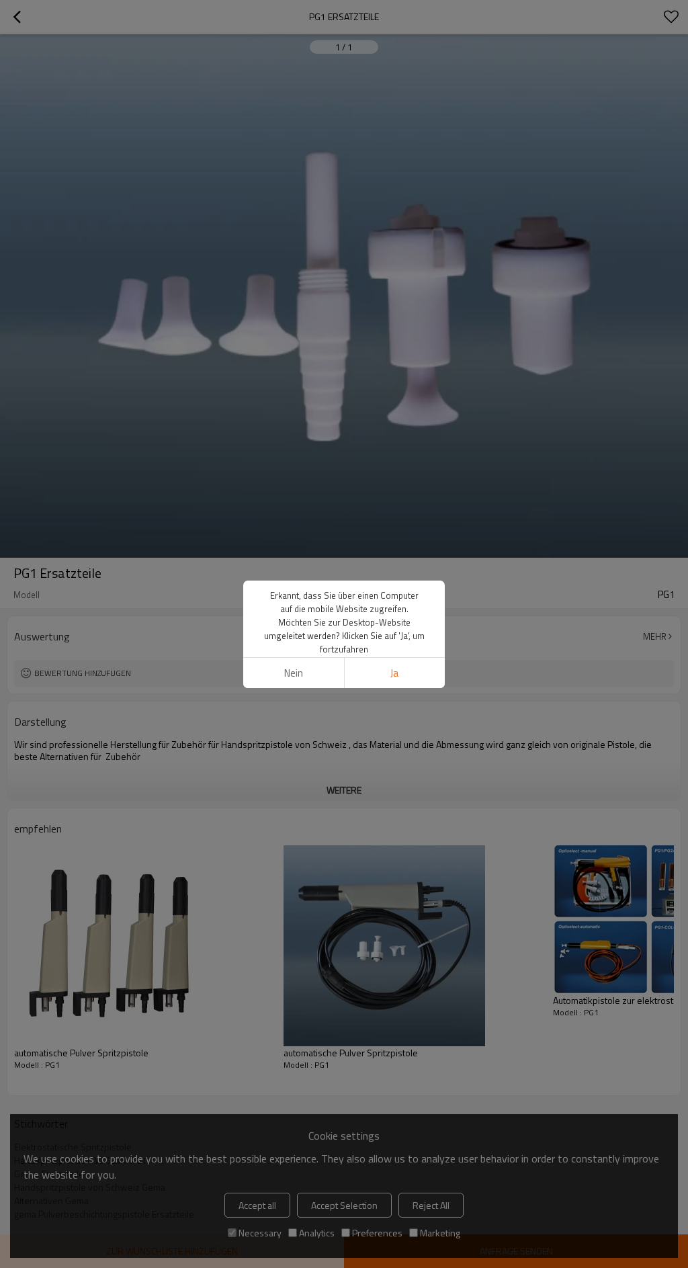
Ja (394, 673)
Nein (293, 673)
